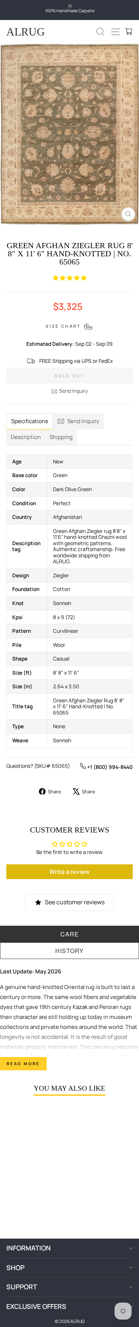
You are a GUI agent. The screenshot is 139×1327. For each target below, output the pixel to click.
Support (21, 1286)
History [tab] (69, 950)
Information (28, 1247)
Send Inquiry (73, 390)
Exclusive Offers (36, 1306)
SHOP (15, 1267)
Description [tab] (26, 437)
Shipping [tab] (61, 437)
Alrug (25, 32)
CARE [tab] (69, 934)
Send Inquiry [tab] (83, 421)
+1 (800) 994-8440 (109, 766)
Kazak (80, 1007)
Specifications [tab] (29, 421)
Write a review (69, 872)
